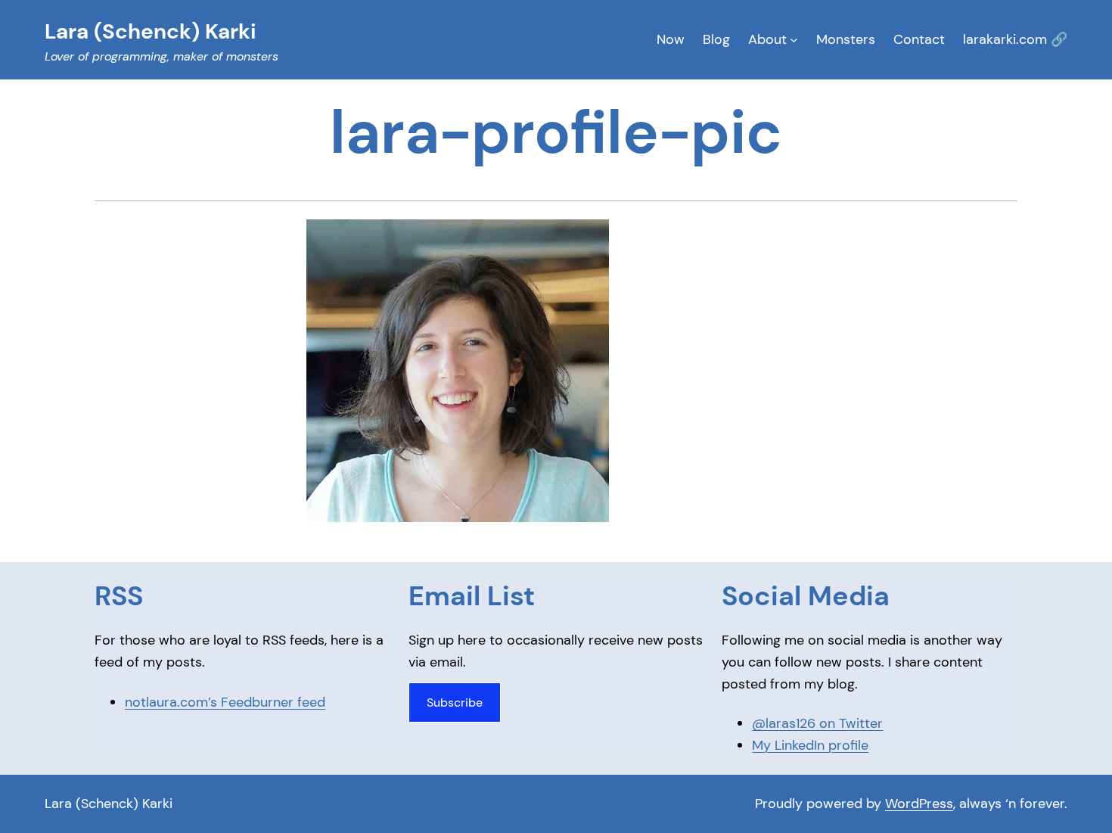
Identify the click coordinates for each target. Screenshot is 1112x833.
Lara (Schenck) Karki (108, 803)
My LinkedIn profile (810, 745)
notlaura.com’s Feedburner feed (225, 702)
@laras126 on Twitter (817, 723)
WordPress (919, 803)
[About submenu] (794, 40)
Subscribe (455, 702)
